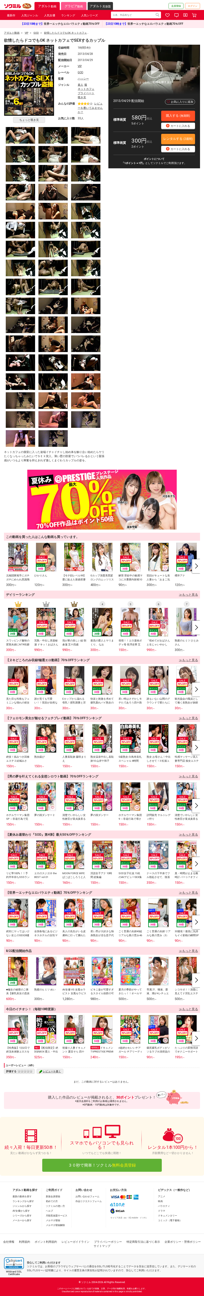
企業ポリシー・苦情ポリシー (183, 1241)
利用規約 (24, 1241)
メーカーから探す (22, 1220)
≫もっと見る (188, 595)
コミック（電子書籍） (170, 1220)
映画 (160, 1201)
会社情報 (8, 1241)
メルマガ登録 (53, 1220)
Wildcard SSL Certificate (14, 1273)
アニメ (161, 1196)
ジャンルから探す (22, 1206)
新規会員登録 (53, 1196)
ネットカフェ (86, 89)
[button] (14, 1263)
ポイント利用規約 (46, 1241)
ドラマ (161, 1210)
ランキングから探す (23, 1201)
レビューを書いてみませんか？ (90, 108)
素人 (80, 84)
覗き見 (82, 97)
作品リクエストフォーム (89, 1201)
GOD (80, 72)
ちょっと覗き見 (29, 119)
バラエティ (164, 1206)
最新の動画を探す (22, 1196)
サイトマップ (102, 1246)
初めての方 (52, 1201)
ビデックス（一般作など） (174, 1189)
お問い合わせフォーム (87, 1196)
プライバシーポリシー (108, 1241)
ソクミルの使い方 (55, 1206)
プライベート (86, 93)
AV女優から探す (21, 1210)
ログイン (192, 6)
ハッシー (83, 78)
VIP (80, 66)
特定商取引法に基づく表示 (143, 1241)
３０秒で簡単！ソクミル (102, 1165)
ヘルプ (49, 1210)
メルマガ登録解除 (55, 1225)
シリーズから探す (22, 1215)
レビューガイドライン (75, 1241)
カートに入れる (178, 125)
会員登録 (176, 6)
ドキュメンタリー (167, 1215)
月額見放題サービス (56, 1215)
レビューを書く (52, 1071)
